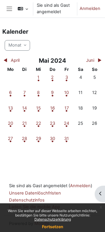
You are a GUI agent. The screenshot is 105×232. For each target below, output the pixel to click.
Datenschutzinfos (27, 200)
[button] (23, 9)
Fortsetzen (52, 226)
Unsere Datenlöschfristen (35, 193)
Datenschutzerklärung (52, 219)
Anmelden (90, 8)
